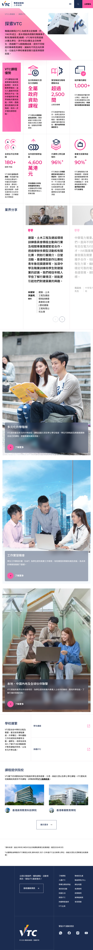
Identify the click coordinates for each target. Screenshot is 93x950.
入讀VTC (62, 880)
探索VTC (62, 897)
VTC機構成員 (43, 779)
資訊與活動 (63, 889)
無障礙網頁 (79, 897)
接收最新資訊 (29, 888)
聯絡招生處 (79, 876)
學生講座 (37, 726)
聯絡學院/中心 (80, 880)
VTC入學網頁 (10, 14)
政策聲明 (78, 893)
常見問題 (78, 902)
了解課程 (62, 876)
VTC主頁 (62, 906)
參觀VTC (37, 749)
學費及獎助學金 (65, 884)
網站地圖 (78, 884)
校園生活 (62, 893)
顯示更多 (44, 825)
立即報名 (87, 4)
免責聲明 (78, 889)
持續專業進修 (64, 902)
